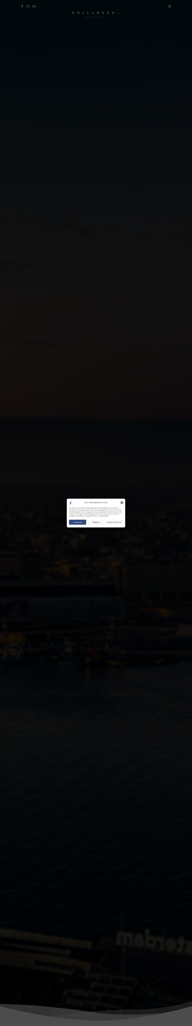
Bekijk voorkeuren (114, 522)
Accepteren (77, 522)
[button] (122, 502)
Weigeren (96, 522)
